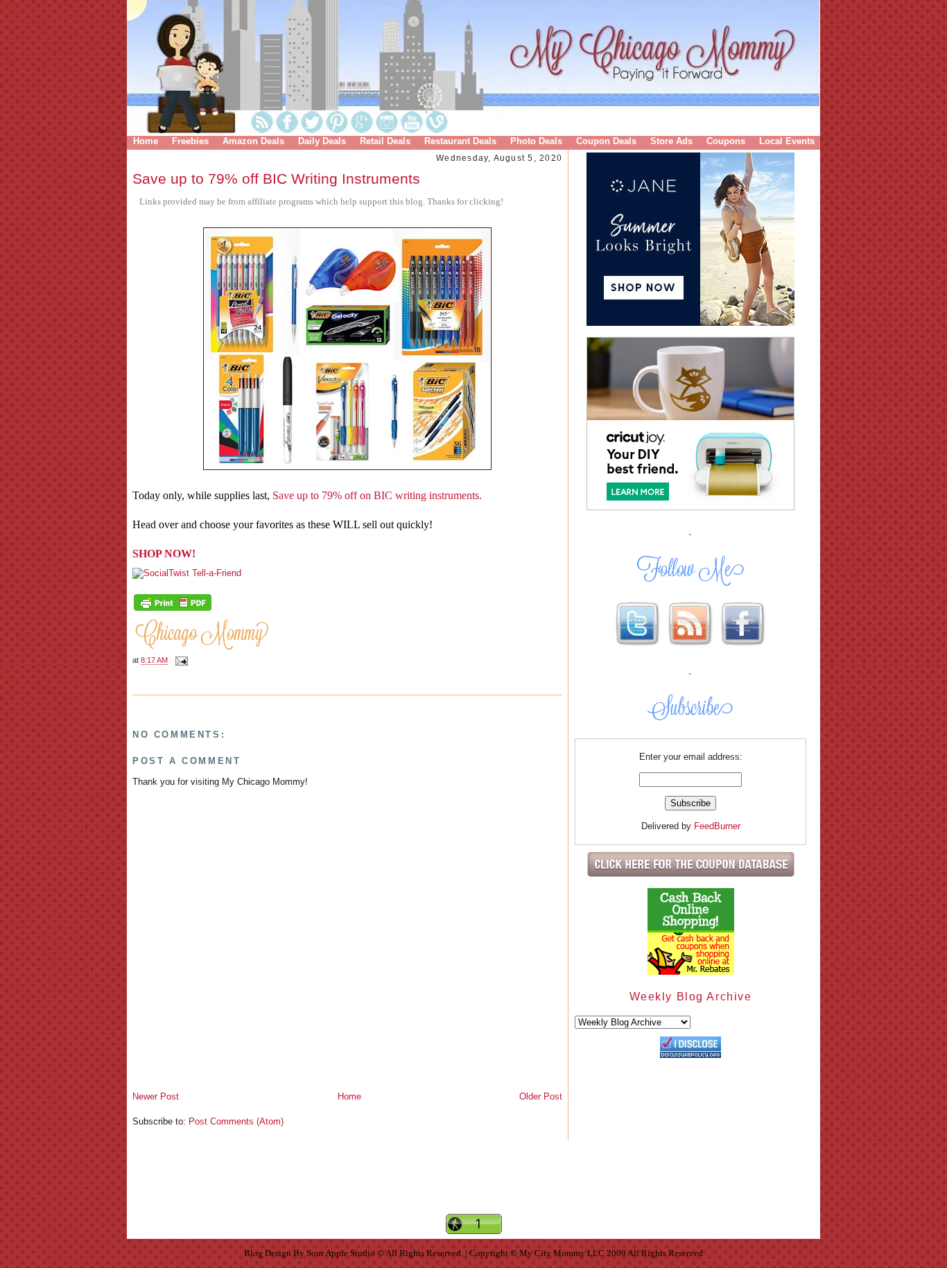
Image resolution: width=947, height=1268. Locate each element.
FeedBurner (717, 826)
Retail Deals (385, 141)
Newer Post (155, 1096)
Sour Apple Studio (341, 1253)
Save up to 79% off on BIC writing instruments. (377, 495)
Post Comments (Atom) (236, 1121)
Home (145, 141)
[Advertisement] (473, 1188)
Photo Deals (536, 141)
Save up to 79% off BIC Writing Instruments (276, 178)
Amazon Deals (253, 141)
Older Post (540, 1096)
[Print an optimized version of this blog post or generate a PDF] (172, 609)
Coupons (725, 141)
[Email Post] (179, 661)
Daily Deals (322, 141)
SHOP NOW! (164, 553)
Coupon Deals (606, 141)
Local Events (787, 141)
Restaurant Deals (460, 141)
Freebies (190, 141)
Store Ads (671, 141)
